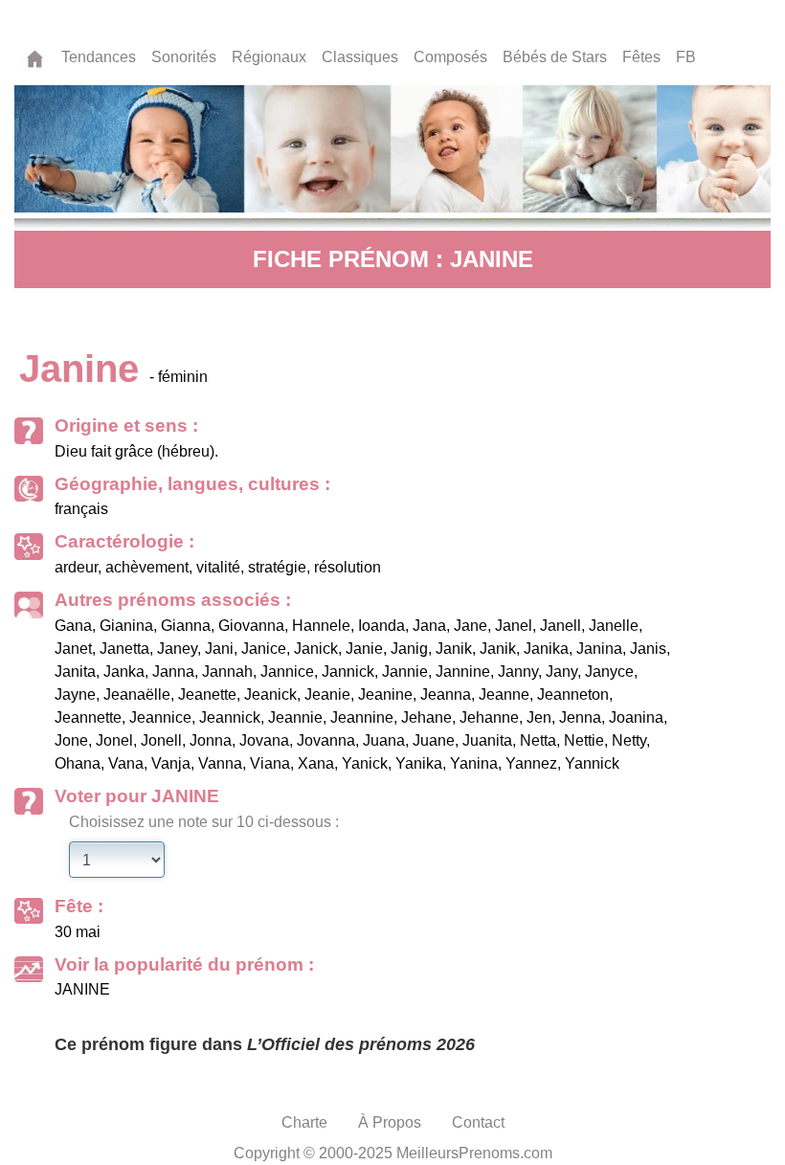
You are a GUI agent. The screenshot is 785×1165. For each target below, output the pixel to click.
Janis (648, 648)
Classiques (360, 57)
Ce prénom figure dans (265, 1044)
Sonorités (183, 57)
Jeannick (229, 717)
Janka (124, 671)
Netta (538, 740)
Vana (126, 763)
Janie (364, 648)
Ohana (78, 763)
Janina (599, 648)
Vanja (171, 763)
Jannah (227, 671)
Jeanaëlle (136, 694)
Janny (518, 671)
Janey (177, 648)
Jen (539, 717)
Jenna (580, 717)
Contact (478, 1122)
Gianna (186, 625)
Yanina (474, 763)
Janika (546, 648)
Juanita (487, 740)
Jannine (463, 671)
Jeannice (160, 717)
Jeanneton (573, 694)
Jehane (426, 717)
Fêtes (641, 57)
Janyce (609, 671)
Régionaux (269, 57)
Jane (470, 625)
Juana (384, 740)
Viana (270, 763)
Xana (316, 763)
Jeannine (361, 717)
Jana (429, 625)
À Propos (389, 1122)
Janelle (614, 625)
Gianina (126, 625)
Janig (409, 648)
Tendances (98, 57)
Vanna (220, 763)
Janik (454, 648)
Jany (561, 671)
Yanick (365, 763)
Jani (219, 648)
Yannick (592, 763)
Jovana (264, 740)
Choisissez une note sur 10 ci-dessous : (204, 822)
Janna (173, 671)
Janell (560, 625)
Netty (629, 740)
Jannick (348, 671)
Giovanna (251, 625)
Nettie (584, 740)
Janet (73, 648)
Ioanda (381, 625)
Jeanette (207, 694)
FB (686, 57)
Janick (316, 648)
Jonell (161, 740)
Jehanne (489, 717)
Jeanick (270, 694)
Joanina (636, 717)
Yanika (418, 763)
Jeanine (385, 694)
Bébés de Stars (555, 57)
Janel (513, 625)
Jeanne (504, 694)
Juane (434, 740)
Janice (263, 648)
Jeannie (295, 717)
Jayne (75, 694)
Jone (71, 740)
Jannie (405, 671)
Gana (73, 625)
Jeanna (445, 694)
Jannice (287, 671)
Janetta (124, 648)
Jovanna (326, 740)
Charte (304, 1122)
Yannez (531, 763)
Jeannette (88, 717)
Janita (75, 671)
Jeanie (327, 694)
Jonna (211, 740)
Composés (450, 57)
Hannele (321, 625)
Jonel (114, 740)
